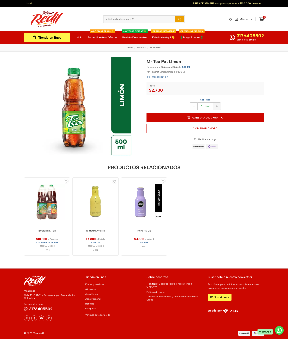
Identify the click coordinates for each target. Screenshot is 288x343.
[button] (26, 3)
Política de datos (155, 292)
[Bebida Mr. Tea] (47, 202)
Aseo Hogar (91, 294)
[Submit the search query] (179, 19)
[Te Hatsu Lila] (144, 202)
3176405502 (250, 35)
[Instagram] (49, 318)
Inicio (79, 37)
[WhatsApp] (27, 318)
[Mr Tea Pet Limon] (83, 107)
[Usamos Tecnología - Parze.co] (223, 311)
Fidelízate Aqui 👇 (163, 35)
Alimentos (90, 289)
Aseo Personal (93, 299)
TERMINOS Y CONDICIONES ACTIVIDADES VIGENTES (169, 286)
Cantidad (205, 99)
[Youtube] (41, 318)
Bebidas (89, 303)
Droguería (90, 308)
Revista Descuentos (134, 35)
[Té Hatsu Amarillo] (95, 202)
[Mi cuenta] (66, 181)
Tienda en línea (50, 38)
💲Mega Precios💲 (192, 35)
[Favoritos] (230, 19)
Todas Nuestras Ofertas (102, 35)
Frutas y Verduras (94, 284)
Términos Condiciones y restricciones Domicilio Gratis (172, 298)
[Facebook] (34, 318)
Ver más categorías (96, 315)
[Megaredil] (47, 19)
